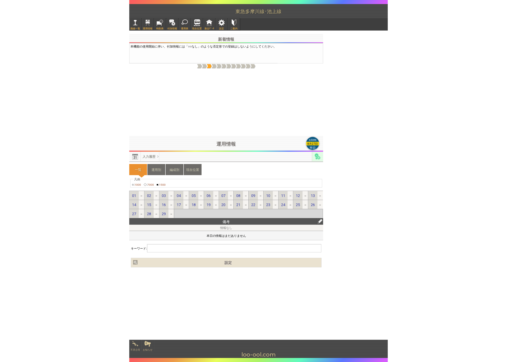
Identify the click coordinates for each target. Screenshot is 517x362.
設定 (221, 28)
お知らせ (147, 349)
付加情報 (172, 28)
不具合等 (135, 349)
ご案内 (233, 28)
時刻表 (160, 28)
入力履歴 (149, 156)
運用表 (184, 28)
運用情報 (147, 28)
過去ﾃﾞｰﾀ (209, 28)
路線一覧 (135, 28)
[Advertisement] (226, 102)
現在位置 (197, 28)
